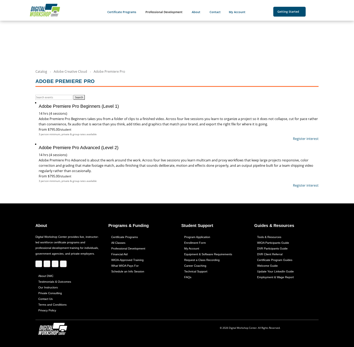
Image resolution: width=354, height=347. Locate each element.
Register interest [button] (306, 138)
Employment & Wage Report (275, 277)
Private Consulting (50, 293)
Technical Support (195, 271)
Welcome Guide (267, 265)
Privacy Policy (47, 310)
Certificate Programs (124, 237)
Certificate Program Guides (274, 260)
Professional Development (128, 248)
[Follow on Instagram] (47, 264)
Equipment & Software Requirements (208, 254)
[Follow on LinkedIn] (55, 264)
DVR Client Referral (270, 254)
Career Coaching (195, 265)
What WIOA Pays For (125, 265)
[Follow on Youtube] (63, 264)
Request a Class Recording (202, 260)
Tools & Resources (269, 237)
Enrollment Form (195, 242)
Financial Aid (119, 254)
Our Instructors (48, 287)
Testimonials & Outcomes (54, 281)
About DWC (45, 276)
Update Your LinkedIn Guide (275, 271)
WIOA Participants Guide (273, 242)
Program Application (197, 237)
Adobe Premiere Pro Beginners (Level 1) (79, 106)
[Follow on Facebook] (38, 264)
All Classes (118, 242)
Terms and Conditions (52, 304)
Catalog (41, 71)
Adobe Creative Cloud (70, 71)
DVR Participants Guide (272, 248)
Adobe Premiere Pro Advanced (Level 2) (78, 147)
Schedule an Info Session (127, 271)
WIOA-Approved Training (127, 260)
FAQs (187, 277)
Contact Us (45, 299)
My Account (191, 248)
